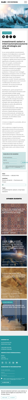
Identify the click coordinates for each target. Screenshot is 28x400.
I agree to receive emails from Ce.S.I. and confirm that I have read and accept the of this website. (14, 167)
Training (3, 357)
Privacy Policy (5, 394)
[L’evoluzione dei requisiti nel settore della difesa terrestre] (14, 315)
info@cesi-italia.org (6, 349)
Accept (12, 397)
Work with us (4, 358)
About (2, 355)
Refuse (4, 397)
